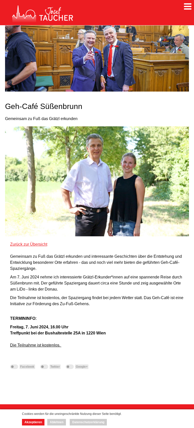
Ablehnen (56, 422)
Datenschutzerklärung (88, 422)
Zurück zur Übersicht (28, 244)
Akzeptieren (33, 422)
